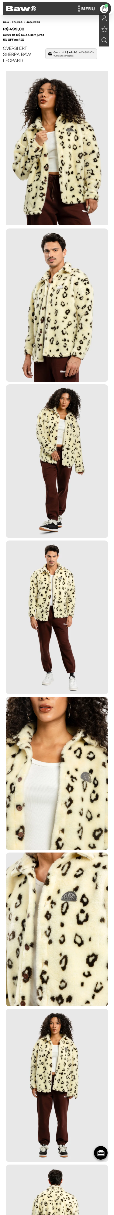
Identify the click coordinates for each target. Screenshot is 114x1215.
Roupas (17, 22)
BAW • (7, 22)
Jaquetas (33, 22)
